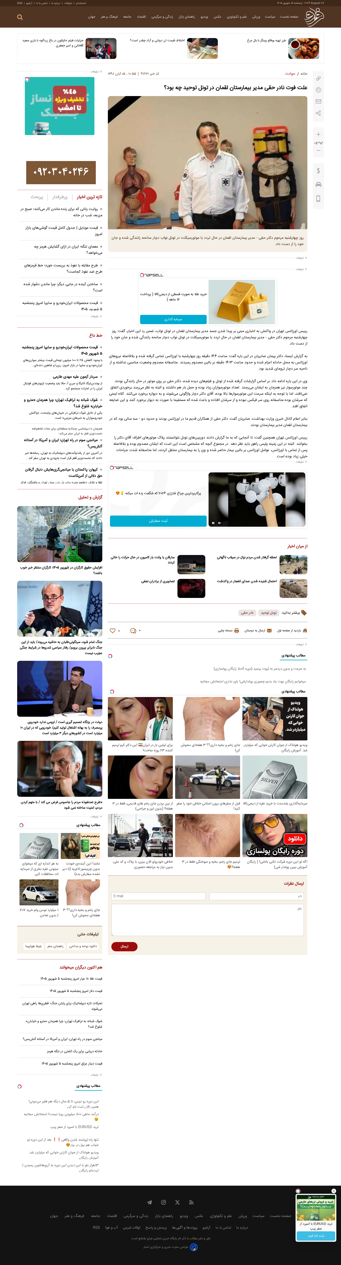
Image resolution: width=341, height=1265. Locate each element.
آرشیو (29, 3)
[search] (20, 17)
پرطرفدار (60, 197)
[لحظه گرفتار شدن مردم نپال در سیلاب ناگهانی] (293, 564)
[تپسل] (142, 275)
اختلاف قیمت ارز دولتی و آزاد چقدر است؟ (157, 40)
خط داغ (95, 336)
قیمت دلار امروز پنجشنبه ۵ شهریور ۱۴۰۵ (76, 991)
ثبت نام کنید (316, 1236)
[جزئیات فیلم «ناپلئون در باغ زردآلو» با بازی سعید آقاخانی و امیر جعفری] (101, 48)
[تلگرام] (149, 1202)
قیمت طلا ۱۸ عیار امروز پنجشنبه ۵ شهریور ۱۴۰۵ (71, 979)
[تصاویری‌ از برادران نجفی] (191, 588)
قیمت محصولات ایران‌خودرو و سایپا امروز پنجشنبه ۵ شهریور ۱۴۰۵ (62, 350)
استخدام (81, 3)
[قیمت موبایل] (318, 199)
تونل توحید (269, 613)
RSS (19, 3)
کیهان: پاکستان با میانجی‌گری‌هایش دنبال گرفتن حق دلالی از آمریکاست (63, 473)
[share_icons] (318, 113)
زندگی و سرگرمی (162, 17)
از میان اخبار (297, 546)
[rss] (191, 1202)
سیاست (270, 17)
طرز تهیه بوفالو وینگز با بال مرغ (266, 40)
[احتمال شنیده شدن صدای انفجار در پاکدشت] (293, 588)
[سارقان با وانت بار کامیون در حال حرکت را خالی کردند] (191, 564)
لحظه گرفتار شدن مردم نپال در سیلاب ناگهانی (247, 557)
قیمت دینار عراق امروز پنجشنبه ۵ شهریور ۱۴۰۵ (72, 1064)
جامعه (127, 17)
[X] (177, 1202)
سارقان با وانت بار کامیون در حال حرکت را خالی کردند (143, 560)
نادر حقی (247, 613)
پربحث (37, 197)
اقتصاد (142, 17)
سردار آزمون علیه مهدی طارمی (75, 377)
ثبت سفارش (158, 521)
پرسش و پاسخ (156, 1228)
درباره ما (55, 3)
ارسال (124, 946)
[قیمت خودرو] (318, 186)
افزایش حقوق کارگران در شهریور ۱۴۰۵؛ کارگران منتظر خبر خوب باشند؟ (61, 570)
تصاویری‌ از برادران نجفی (158, 581)
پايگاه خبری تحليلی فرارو (161, 1238)
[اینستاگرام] (163, 1202)
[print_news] (318, 90)
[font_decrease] (318, 150)
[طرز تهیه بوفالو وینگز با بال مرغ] (303, 48)
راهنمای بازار (187, 17)
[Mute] (219, 523)
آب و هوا (111, 1228)
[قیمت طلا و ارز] (318, 172)
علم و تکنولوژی (237, 17)
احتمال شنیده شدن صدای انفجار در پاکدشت (247, 581)
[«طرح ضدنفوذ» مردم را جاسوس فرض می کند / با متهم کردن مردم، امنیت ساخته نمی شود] (59, 769)
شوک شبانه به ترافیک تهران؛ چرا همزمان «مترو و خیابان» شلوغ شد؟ (63, 403)
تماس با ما (42, 3)
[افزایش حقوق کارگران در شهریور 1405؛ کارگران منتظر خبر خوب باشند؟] (59, 534)
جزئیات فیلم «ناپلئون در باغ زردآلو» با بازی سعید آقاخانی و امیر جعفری (52, 43)
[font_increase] (318, 134)
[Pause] (213, 523)
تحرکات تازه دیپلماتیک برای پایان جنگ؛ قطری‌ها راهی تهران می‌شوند (62, 1006)
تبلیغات (68, 3)
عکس (218, 17)
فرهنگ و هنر (110, 17)
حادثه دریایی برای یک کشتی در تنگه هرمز (74, 1051)
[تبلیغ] (61, 172)
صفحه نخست (289, 17)
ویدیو (205, 17)
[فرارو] (314, 17)
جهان (92, 17)
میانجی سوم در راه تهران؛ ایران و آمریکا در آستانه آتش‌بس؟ (63, 443)
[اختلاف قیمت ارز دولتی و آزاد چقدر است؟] (202, 48)
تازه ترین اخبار (89, 197)
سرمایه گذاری (173, 319)
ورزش (256, 17)
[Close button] (333, 1191)
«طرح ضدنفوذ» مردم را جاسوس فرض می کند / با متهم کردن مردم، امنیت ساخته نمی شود (61, 805)
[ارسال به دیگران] (318, 101)
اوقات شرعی (131, 1228)
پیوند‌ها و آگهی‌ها (184, 1228)
